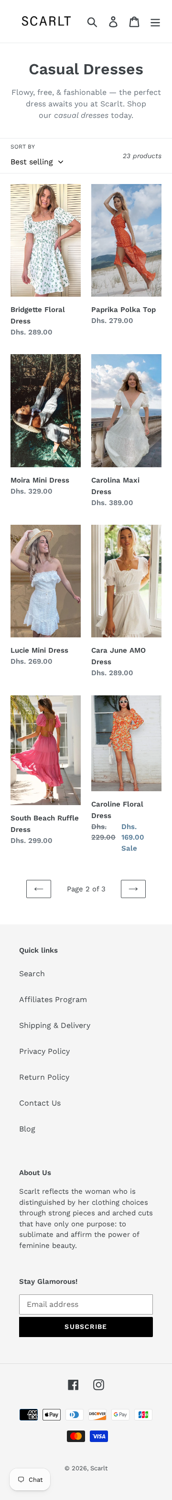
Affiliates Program (53, 999)
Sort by (23, 146)
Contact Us (40, 1103)
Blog (27, 1128)
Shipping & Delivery (54, 1025)
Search (32, 973)
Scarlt (99, 1468)
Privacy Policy (44, 1051)
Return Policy (44, 1077)
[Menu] (155, 21)
